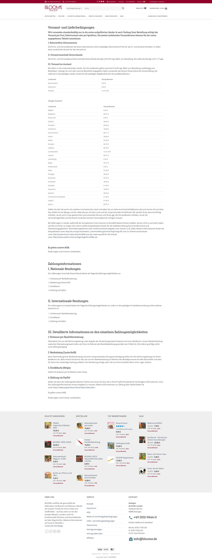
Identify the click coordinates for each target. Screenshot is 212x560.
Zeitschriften (50, 16)
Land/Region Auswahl (156, 2)
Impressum (91, 508)
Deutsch (140, 2)
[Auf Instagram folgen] (99, 1)
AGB (66, 247)
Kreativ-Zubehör (95, 16)
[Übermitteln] (123, 8)
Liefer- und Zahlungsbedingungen (101, 521)
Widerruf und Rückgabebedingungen (102, 516)
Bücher (61, 16)
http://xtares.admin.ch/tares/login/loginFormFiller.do (75, 237)
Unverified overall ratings (124, 429)
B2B (121, 16)
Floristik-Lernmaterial (76, 16)
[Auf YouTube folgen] (103, 1)
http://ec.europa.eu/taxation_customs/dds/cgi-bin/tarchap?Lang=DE (93, 231)
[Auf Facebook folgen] (97, 1)
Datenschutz (92, 525)
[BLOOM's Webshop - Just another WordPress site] (53, 8)
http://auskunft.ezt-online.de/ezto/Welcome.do (72, 234)
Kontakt (121, 2)
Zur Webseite (130, 2)
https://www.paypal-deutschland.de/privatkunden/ (74, 387)
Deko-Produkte (111, 16)
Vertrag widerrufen (95, 533)
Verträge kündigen (94, 529)
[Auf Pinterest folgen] (101, 1)
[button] (158, 8)
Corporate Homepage (54, 526)
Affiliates (90, 538)
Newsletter (112, 2)
